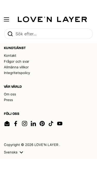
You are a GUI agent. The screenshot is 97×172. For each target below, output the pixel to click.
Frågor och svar (16, 61)
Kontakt (10, 55)
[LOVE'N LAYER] (52, 19)
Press (8, 100)
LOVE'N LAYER (46, 145)
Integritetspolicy (17, 73)
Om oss (10, 94)
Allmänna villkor (16, 67)
